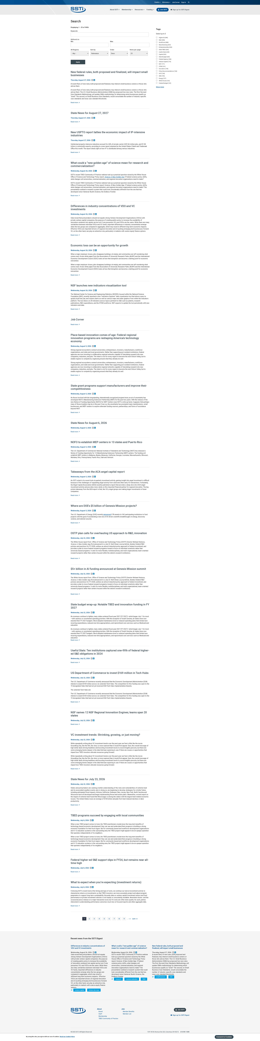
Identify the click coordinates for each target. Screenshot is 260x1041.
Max (111, 41)
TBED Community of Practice (108, 1018)
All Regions (75, 50)
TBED (144, 979)
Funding (150, 10)
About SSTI (114, 10)
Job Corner (176, 2)
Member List (127, 1014)
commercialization (131, 979)
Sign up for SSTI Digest (181, 10)
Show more (160, 87)
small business (160, 977)
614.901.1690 (184, 1032)
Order (112, 50)
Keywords (74, 31)
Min (72, 41)
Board (101, 1011)
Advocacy (165, 2)
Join (123, 1009)
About (99, 1009)
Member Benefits (128, 1011)
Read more (75, 102)
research (118, 979)
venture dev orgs (94, 990)
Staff (100, 1014)
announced (107, 514)
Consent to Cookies (224, 1037)
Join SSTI (163, 10)
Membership (126, 10)
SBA (171, 977)
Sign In (183, 2)
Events (157, 2)
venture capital (79, 990)
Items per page (135, 50)
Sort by (92, 50)
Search (188, 2)
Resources (139, 10)
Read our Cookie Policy (67, 1036)
